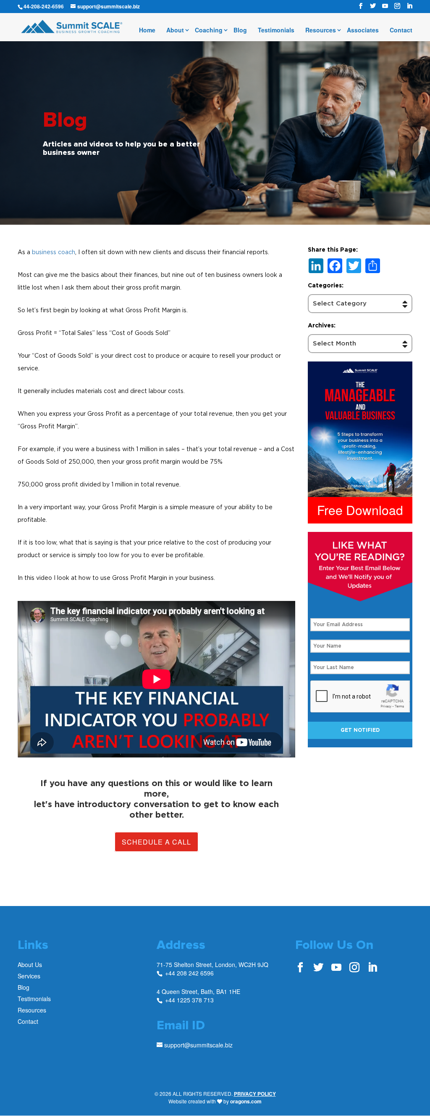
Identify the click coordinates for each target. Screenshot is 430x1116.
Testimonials (276, 30)
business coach (53, 252)
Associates (363, 30)
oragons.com (246, 1101)
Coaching (209, 30)
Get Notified (360, 730)
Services (29, 976)
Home (147, 30)
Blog (240, 30)
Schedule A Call (156, 842)
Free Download (360, 510)
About (175, 30)
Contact (401, 30)
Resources (320, 30)
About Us (30, 964)
